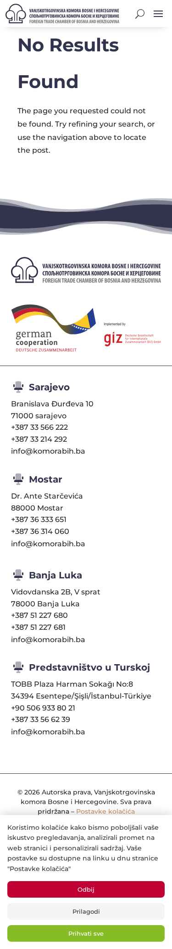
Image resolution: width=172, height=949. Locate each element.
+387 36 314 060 (40, 531)
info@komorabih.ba (48, 451)
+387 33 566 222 (39, 427)
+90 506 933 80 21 (43, 708)
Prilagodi (86, 911)
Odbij (86, 889)
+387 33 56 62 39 (40, 719)
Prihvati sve (86, 933)
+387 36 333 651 (39, 519)
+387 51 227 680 (39, 615)
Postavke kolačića (105, 811)
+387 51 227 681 (38, 627)
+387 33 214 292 (39, 439)
